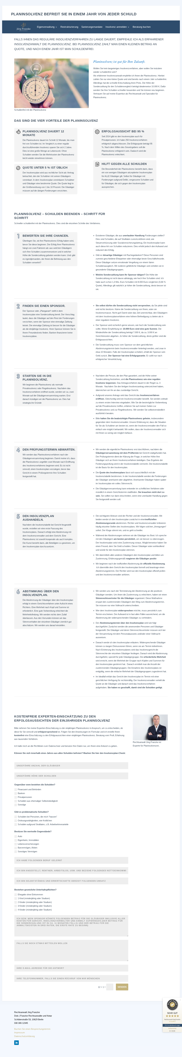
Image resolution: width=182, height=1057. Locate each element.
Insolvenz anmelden (116, 27)
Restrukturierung (69, 27)
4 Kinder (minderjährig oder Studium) (35, 909)
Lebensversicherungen (28, 844)
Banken (21, 793)
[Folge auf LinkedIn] (16, 1042)
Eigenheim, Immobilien (28, 840)
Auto (20, 836)
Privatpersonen (25, 797)
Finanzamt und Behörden (29, 789)
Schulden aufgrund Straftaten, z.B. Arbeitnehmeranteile (43, 824)
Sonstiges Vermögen (27, 851)
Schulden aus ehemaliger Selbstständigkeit (38, 801)
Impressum (19, 1032)
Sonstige (22, 804)
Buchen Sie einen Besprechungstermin (32, 1029)
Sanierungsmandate (91, 27)
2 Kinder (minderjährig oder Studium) (35, 902)
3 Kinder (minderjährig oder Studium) (35, 906)
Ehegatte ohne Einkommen (30, 894)
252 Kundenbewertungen (172, 1025)
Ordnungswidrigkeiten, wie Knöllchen (35, 820)
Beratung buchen (142, 27)
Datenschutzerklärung (24, 1036)
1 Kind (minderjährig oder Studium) (34, 898)
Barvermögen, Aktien (27, 847)
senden (122, 987)
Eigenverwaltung (45, 27)
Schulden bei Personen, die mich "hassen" (37, 816)
